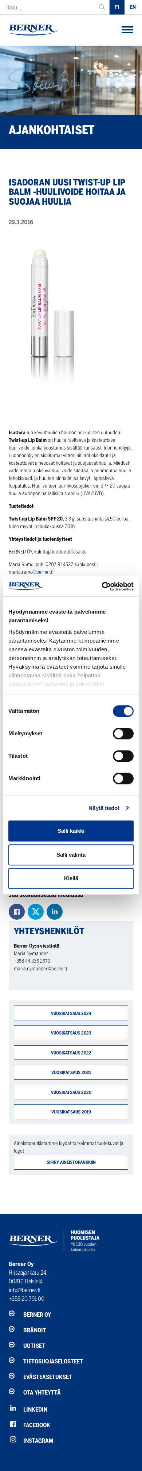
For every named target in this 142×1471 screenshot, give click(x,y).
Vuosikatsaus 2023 (71, 1033)
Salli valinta (71, 855)
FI (117, 7)
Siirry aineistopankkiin (71, 1162)
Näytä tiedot (103, 808)
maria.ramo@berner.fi (31, 572)
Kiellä (71, 878)
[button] (127, 30)
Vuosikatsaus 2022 (71, 1053)
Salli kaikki (71, 831)
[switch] (123, 733)
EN (133, 7)
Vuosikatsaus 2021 (71, 1072)
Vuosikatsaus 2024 (71, 1013)
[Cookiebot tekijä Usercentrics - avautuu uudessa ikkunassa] (102, 586)
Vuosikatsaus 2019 (71, 1112)
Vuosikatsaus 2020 (71, 1092)
